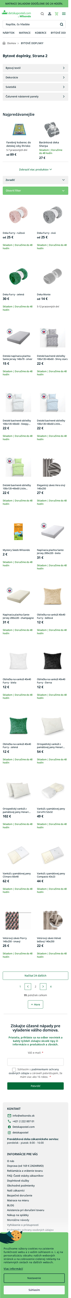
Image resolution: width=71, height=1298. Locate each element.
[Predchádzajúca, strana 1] (28, 986)
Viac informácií (13, 1268)
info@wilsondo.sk (24, 1115)
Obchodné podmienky (21, 1185)
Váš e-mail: (35, 1052)
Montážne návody (18, 1220)
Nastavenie (34, 1278)
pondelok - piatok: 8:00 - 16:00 (33, 1140)
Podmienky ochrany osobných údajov (30, 1230)
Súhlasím (34, 1290)
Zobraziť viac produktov (33, 169)
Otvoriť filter (13, 190)
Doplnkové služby (18, 1180)
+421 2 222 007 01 (23, 1121)
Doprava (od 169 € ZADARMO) (25, 1165)
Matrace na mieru (18, 1200)
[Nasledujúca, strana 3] (43, 986)
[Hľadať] (42, 13)
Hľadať (61, 24)
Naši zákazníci (16, 1190)
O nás (10, 1161)
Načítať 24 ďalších (35, 975)
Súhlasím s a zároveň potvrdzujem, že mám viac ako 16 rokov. (35, 1073)
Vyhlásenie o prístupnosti (23, 1225)
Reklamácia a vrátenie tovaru (25, 1170)
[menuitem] (9, 33)
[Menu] (63, 13)
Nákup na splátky (18, 1215)
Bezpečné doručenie (19, 1195)
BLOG (10, 1205)
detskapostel (20, 1132)
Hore (37, 1004)
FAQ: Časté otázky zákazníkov (25, 1175)
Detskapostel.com (24, 1126)
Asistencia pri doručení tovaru (25, 1210)
